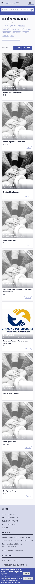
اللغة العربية (5, 26)
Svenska (5, 35)
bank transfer (19, 550)
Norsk (28, 29)
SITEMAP (5, 528)
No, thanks (28, 578)
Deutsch (13, 26)
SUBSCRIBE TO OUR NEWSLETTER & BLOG (16, 565)
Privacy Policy (18, 582)
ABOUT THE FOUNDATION (10, 517)
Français (14, 29)
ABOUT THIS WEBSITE (9, 514)
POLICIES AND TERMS (9, 524)
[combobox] (31, 3)
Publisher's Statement (10, 521)
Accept (26, 574)
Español (5, 29)
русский (26, 32)
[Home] (12, 3)
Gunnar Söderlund (16, 544)
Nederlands (6, 32)
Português (16, 32)
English (21, 26)
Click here (10, 578)
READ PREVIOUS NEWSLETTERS (11, 560)
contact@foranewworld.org (24, 540)
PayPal (11, 550)
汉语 (12, 35)
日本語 (21, 29)
